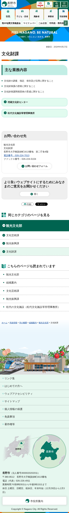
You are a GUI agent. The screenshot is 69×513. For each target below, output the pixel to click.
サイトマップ (12, 401)
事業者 (51, 16)
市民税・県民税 (56, 23)
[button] (56, 4)
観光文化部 (14, 225)
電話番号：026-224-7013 (16, 155)
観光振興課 (12, 243)
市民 (8, 16)
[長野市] (9, 4)
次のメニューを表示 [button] (66, 23)
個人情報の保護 (13, 409)
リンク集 (9, 378)
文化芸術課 (12, 235)
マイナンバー (29, 23)
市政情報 (63, 16)
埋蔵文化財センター (18, 102)
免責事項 (9, 416)
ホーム (4, 323)
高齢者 (36, 16)
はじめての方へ (13, 386)
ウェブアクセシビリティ (18, 393)
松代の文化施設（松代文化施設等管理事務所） (33, 307)
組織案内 (11, 282)
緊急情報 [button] (40, 5)
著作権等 (9, 424)
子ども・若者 (22, 16)
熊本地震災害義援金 (11, 23)
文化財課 (11, 251)
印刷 (29, 204)
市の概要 (23, 323)
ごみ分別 (42, 23)
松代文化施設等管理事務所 (21, 113)
